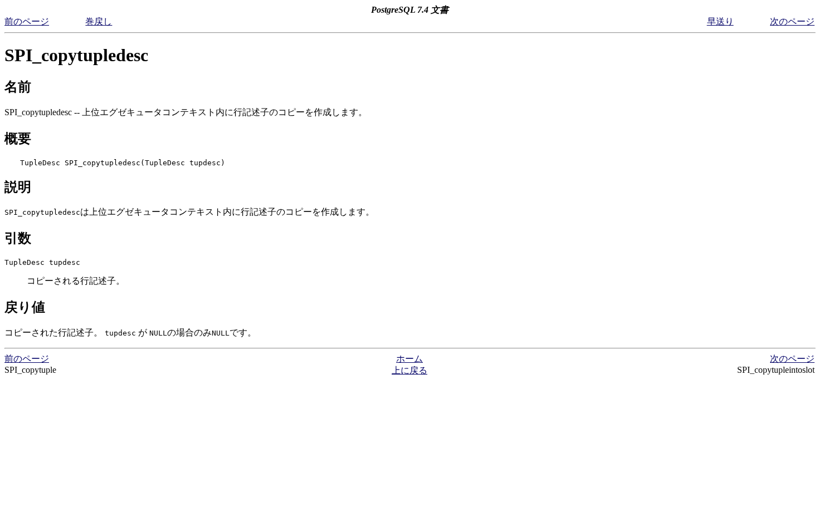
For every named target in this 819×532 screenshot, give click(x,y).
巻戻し (98, 21)
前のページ (26, 21)
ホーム (409, 358)
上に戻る (409, 370)
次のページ (792, 21)
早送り (720, 21)
